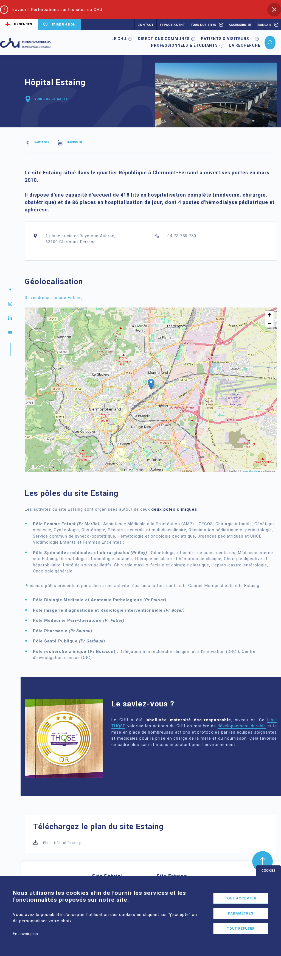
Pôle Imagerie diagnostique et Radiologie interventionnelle (98, 610)
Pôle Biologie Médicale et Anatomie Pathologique (87, 599)
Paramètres (240, 913)
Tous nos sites (203, 25)
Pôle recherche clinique (59, 651)
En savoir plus (25, 933)
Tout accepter (241, 898)
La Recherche (244, 45)
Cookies (269, 871)
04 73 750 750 (181, 235)
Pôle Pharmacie (50, 630)
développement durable (242, 725)
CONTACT (145, 25)
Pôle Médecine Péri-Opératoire (67, 620)
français (264, 25)
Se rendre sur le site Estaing (54, 297)
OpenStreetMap (251, 470)
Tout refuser (241, 928)
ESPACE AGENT (172, 25)
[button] (274, 9)
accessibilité (240, 25)
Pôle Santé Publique (55, 641)
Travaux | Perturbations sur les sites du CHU (56, 9)
